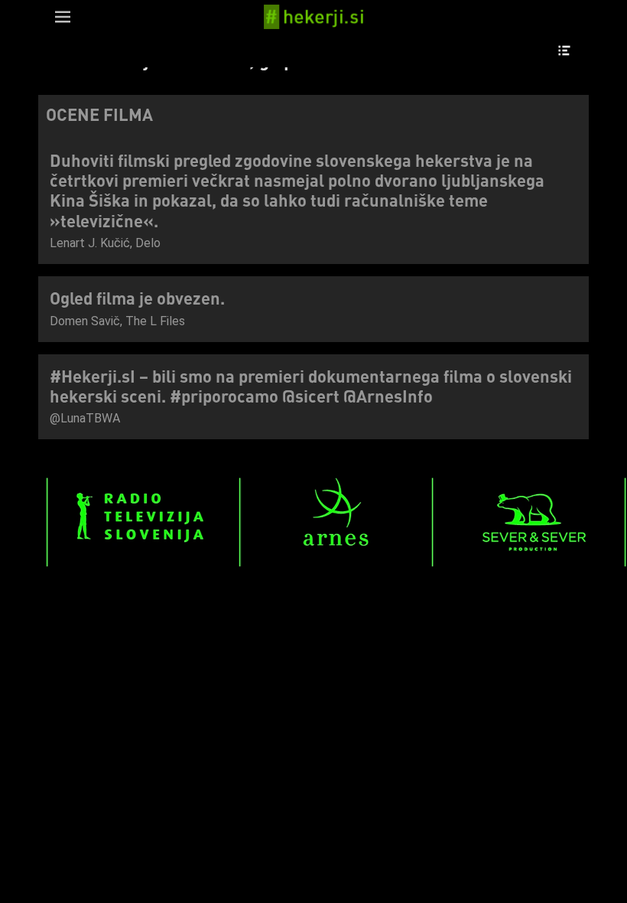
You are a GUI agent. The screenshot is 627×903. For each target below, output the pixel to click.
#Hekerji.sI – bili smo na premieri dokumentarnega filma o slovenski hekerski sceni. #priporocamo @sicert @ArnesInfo (311, 385)
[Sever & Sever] (529, 566)
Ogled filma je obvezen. (137, 297)
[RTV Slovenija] (143, 566)
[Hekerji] (313, 17)
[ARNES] (336, 566)
